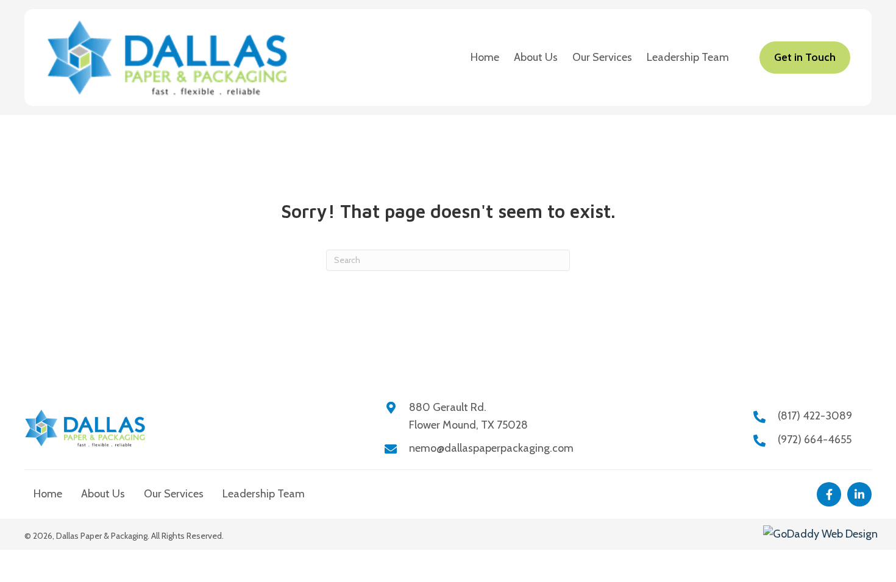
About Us (103, 494)
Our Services (174, 494)
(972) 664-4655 (815, 439)
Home (48, 494)
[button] (829, 494)
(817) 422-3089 (815, 415)
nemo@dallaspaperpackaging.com (491, 448)
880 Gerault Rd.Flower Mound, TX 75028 (468, 416)
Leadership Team (263, 494)
